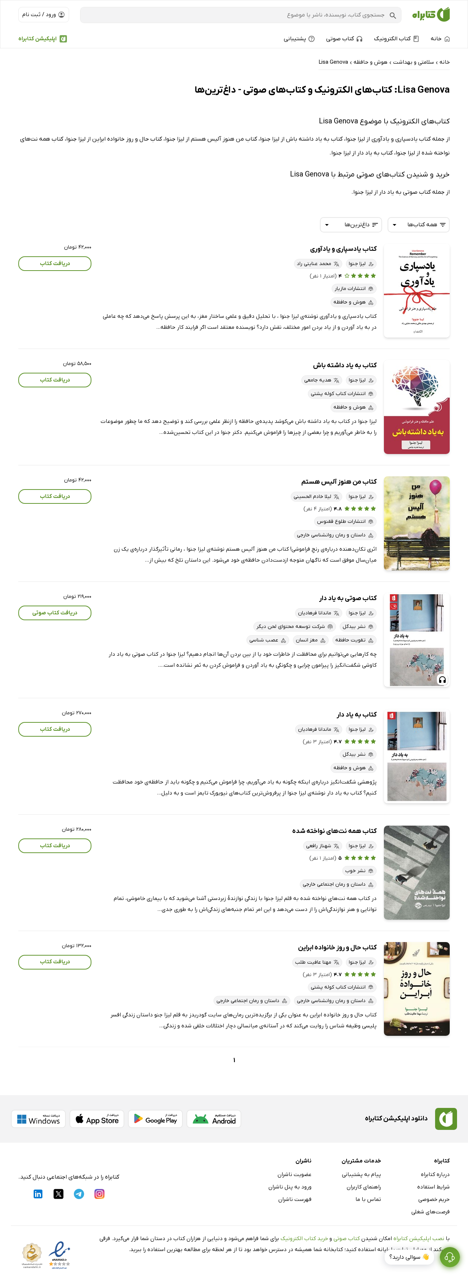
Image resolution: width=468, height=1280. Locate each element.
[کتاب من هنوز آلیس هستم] (417, 523)
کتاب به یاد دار (357, 715)
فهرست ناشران (295, 1199)
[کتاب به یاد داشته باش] (417, 407)
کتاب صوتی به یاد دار (348, 598)
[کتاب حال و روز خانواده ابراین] (417, 989)
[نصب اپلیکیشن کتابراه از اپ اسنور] (96, 1119)
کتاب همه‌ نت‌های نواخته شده (334, 831)
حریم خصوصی (434, 1199)
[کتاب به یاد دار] (417, 756)
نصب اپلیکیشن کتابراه (418, 1238)
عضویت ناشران (295, 1174)
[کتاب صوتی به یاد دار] (417, 640)
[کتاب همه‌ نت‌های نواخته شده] (417, 873)
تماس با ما (368, 1199)
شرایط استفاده (433, 1187)
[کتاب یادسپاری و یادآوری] (417, 290)
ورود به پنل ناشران (290, 1187)
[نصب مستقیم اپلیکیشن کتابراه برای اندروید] (213, 1119)
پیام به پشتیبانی (361, 1174)
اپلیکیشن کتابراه (37, 38)
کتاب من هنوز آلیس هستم (339, 482)
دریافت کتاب (55, 263)
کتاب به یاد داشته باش (345, 365)
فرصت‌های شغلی (430, 1212)
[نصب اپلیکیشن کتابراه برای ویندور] (38, 1119)
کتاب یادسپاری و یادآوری (343, 249)
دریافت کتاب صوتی (55, 613)
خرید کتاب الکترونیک (304, 1238)
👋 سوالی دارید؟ (409, 1257)
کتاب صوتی (346, 1238)
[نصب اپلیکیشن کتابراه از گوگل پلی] (155, 1119)
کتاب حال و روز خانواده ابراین (337, 948)
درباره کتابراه (435, 1174)
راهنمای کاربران (364, 1187)
